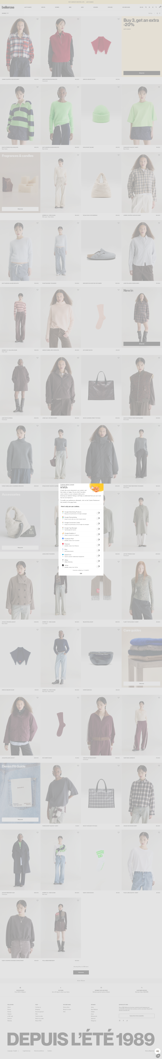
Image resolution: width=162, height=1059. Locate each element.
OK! (81, 573)
